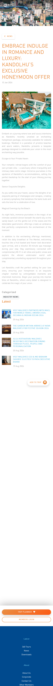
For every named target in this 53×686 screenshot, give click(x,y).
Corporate (26, 676)
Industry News (11, 297)
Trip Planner (25, 612)
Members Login (26, 619)
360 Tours (26, 646)
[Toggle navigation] (48, 5)
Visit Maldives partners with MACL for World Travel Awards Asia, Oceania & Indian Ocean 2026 (31, 312)
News (9, 36)
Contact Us (26, 680)
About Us (26, 672)
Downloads (26, 654)
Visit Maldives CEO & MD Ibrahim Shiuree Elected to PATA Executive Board (31, 359)
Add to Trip (36, 382)
